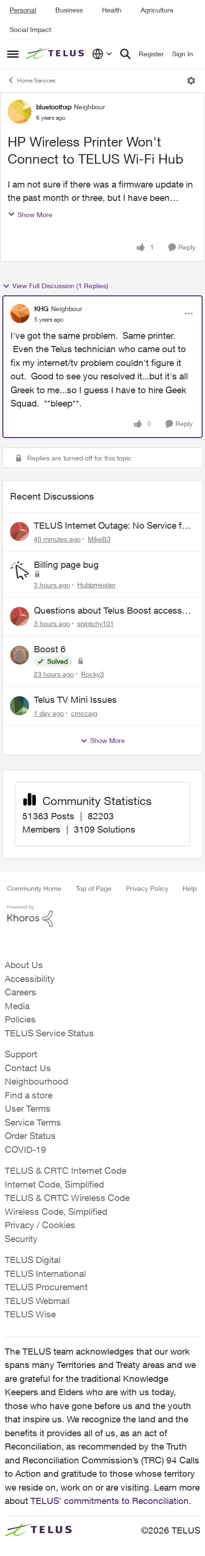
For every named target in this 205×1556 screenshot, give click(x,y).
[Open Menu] (191, 80)
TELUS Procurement (46, 1287)
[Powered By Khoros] (102, 916)
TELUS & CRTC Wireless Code (67, 1197)
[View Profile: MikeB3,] (19, 531)
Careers (20, 992)
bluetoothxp (54, 107)
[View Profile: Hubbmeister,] (19, 570)
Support (21, 1054)
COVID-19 (25, 1149)
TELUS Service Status (49, 1033)
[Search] (125, 54)
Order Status (30, 1135)
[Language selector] (102, 53)
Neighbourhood (36, 1081)
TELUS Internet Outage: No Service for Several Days (112, 526)
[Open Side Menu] (12, 54)
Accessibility (30, 978)
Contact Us (28, 1068)
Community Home (34, 888)
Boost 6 (50, 649)
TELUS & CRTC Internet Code (65, 1170)
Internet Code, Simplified (54, 1184)
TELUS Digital (33, 1259)
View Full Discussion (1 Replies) (60, 286)
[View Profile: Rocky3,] (19, 655)
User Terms (28, 1108)
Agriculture (157, 10)
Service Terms (33, 1122)
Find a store (28, 1095)
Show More (35, 214)
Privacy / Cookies (40, 1225)
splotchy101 (95, 623)
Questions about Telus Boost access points (108, 610)
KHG (41, 308)
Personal (23, 10)
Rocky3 (92, 674)
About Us (24, 965)
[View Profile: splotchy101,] (19, 616)
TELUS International (45, 1273)
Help (189, 888)
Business (69, 10)
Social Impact (30, 29)
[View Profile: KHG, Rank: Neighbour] (20, 313)
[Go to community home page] (56, 54)
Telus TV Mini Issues (75, 699)
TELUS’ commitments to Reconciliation (110, 1500)
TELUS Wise (30, 1314)
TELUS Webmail (37, 1300)
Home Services (36, 80)
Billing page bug (66, 564)
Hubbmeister (96, 585)
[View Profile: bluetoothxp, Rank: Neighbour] (19, 112)
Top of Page (94, 888)
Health (112, 10)
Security (21, 1238)
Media (17, 1006)
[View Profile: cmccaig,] (19, 705)
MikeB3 (99, 539)
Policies (20, 1019)
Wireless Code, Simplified (56, 1211)
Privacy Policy (147, 888)
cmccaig (84, 713)
